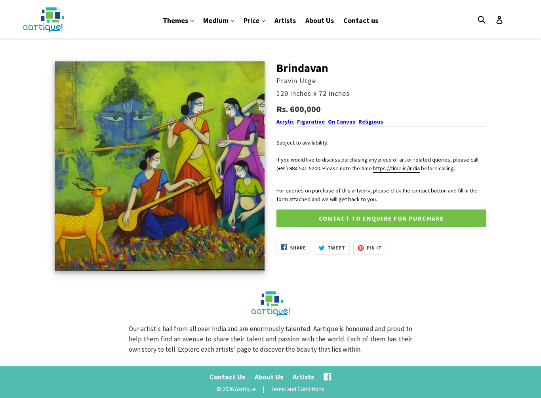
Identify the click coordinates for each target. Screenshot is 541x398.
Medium (220, 20)
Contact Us (227, 376)
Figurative (311, 121)
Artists (285, 20)
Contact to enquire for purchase (381, 218)
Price (256, 20)
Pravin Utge (296, 80)
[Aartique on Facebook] (327, 376)
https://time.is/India (396, 168)
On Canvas (341, 121)
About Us (319, 20)
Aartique (245, 389)
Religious (370, 121)
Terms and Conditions (297, 389)
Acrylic (285, 121)
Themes (180, 20)
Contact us (360, 20)
